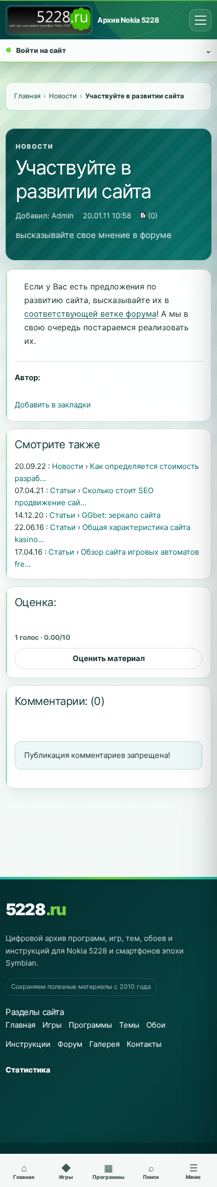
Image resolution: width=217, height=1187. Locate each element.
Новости (34, 146)
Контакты (144, 1044)
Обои (156, 1025)
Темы (129, 1025)
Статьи (63, 490)
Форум (70, 1044)
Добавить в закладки (53, 404)
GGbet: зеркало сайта (121, 515)
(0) (151, 215)
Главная (20, 1025)
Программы (90, 1025)
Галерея (104, 1044)
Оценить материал (109, 658)
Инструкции (28, 1044)
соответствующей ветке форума (90, 314)
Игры (52, 1025)
